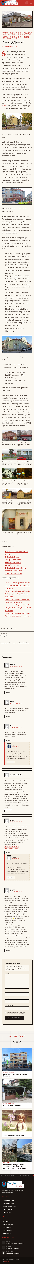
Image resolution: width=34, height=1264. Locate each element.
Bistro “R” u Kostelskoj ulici (12, 1105)
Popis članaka (7, 1212)
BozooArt (6, 1261)
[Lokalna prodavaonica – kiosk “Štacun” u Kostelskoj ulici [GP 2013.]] (24, 473)
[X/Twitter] (11, 628)
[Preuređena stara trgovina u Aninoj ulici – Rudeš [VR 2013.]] (9, 454)
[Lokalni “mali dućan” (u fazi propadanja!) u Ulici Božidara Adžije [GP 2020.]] (17, 520)
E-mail (7, 998)
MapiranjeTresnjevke (12, 1248)
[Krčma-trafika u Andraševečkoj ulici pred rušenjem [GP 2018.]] (24, 493)
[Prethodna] (15, 1042)
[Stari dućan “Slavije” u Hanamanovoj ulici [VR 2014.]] (24, 435)
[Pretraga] (26, 2)
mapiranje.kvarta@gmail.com (14, 1243)
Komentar (8, 973)
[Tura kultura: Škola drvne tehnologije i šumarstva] (17, 1059)
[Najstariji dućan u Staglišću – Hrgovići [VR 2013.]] (17, 121)
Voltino (9, 39)
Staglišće (5, 37)
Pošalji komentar (14, 1018)
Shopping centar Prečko (14, 571)
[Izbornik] (31, 3)
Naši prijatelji (7, 1227)
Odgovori (8, 692)
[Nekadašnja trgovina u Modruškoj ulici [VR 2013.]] (17, 344)
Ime (6, 991)
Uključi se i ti (7, 1233)
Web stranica (9, 1005)
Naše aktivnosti (7, 1230)
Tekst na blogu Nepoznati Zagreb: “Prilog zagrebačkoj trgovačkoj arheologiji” (17, 594)
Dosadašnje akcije (8, 1203)
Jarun (24, 32)
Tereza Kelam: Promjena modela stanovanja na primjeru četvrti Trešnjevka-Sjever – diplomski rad (14, 1166)
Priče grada (22, 35)
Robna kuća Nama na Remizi (15, 568)
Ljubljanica (27, 33)
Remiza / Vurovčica (9, 36)
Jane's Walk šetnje (8, 1209)
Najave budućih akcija (9, 1206)
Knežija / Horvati (16, 33)
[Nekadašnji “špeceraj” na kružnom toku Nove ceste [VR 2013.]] (17, 196)
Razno (29, 35)
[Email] (15, 628)
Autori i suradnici (8, 1224)
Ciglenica (5, 32)
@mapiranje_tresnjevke (13, 1253)
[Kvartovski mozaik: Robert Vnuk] (17, 1120)
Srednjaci (26, 36)
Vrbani (16, 39)
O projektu (6, 1221)
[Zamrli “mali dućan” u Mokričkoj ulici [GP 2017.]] (9, 493)
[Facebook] (7, 628)
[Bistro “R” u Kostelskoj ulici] (17, 1091)
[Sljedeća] (19, 1042)
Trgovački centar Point (13, 574)
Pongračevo (6, 35)
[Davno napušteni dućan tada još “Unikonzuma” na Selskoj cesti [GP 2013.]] (24, 454)
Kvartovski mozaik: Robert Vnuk (13, 1135)
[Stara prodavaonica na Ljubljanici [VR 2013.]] (9, 435)
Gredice (18, 32)
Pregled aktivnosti (8, 1200)
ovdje (4, 106)
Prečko (14, 35)
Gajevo (12, 32)
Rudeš (19, 36)
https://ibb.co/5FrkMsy (11, 849)
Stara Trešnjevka (15, 37)
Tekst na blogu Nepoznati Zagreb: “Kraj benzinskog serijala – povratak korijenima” (18, 607)
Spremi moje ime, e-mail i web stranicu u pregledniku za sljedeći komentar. (17, 1013)
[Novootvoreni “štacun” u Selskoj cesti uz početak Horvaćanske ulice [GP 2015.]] (9, 473)
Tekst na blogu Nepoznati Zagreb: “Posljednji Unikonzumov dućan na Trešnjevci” (17, 585)
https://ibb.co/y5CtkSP (11, 846)
